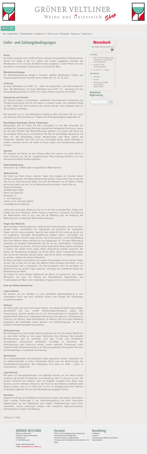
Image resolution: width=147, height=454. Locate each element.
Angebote (40, 33)
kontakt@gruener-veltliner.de (31, 446)
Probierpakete (26, 33)
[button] (8, 28)
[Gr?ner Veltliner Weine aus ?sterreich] (73, 22)
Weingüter (64, 33)
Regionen (75, 33)
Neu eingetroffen (10, 33)
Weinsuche (53, 33)
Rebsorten (86, 33)
